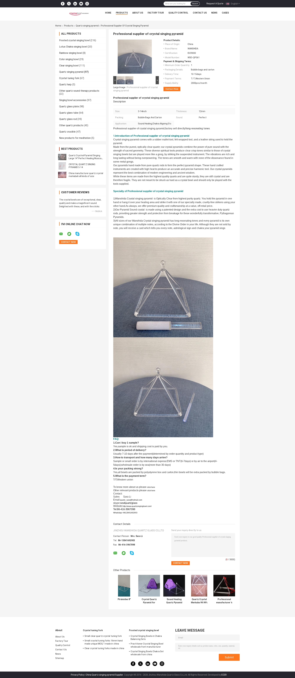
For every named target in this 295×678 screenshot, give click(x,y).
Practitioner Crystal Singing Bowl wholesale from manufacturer (147, 645)
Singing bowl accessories (72, 100)
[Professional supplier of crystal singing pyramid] (134, 57)
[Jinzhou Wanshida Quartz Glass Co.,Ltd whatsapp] (71, 234)
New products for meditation (75, 138)
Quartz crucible (67, 131)
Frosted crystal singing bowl (74, 40)
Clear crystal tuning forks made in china (104, 648)
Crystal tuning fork (69, 78)
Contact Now (171, 89)
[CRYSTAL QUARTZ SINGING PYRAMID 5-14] (62, 166)
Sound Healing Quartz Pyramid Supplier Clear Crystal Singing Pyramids (174, 601)
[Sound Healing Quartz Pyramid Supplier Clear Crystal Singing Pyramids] (174, 586)
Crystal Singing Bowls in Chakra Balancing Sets (146, 637)
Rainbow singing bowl (70, 53)
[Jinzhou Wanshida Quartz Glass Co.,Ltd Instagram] (87, 4)
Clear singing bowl (69, 65)
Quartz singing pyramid (87, 25)
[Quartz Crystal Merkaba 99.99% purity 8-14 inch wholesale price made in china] (199, 586)
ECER (224, 675)
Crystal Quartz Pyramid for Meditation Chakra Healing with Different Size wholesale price (149, 601)
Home (108, 13)
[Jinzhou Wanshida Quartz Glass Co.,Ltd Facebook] (62, 4)
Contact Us (200, 13)
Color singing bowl (69, 59)
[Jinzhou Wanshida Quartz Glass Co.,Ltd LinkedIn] (75, 4)
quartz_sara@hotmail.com (131, 500)
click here (151, 487)
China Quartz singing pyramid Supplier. (105, 675)
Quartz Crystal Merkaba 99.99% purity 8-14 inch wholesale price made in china (199, 601)
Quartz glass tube (68, 112)
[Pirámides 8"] (124, 586)
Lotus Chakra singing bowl (73, 46)
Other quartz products (71, 125)
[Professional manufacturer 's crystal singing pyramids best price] (224, 586)
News (214, 13)
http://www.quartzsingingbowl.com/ (137, 506)
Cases (225, 13)
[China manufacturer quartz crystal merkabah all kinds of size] (62, 174)
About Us (137, 13)
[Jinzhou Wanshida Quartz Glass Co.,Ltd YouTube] (81, 4)
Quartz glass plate (69, 106)
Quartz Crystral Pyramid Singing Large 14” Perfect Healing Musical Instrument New (85, 158)
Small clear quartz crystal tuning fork (103, 636)
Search (195, 4)
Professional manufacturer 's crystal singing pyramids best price (224, 601)
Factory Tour (156, 13)
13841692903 (131, 513)
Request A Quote (214, 3)
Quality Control (178, 13)
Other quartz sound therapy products (79, 90)
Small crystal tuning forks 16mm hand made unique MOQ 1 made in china (104, 642)
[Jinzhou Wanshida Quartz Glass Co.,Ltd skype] (79, 234)
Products (122, 13)
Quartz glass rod (68, 119)
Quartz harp (65, 84)
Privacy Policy (77, 675)
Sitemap (59, 658)
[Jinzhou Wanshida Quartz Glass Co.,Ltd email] (63, 234)
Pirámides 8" (124, 599)
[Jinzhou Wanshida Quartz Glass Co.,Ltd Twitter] (69, 4)
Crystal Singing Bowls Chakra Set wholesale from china (147, 653)
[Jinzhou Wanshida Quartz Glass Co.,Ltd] (78, 13)
